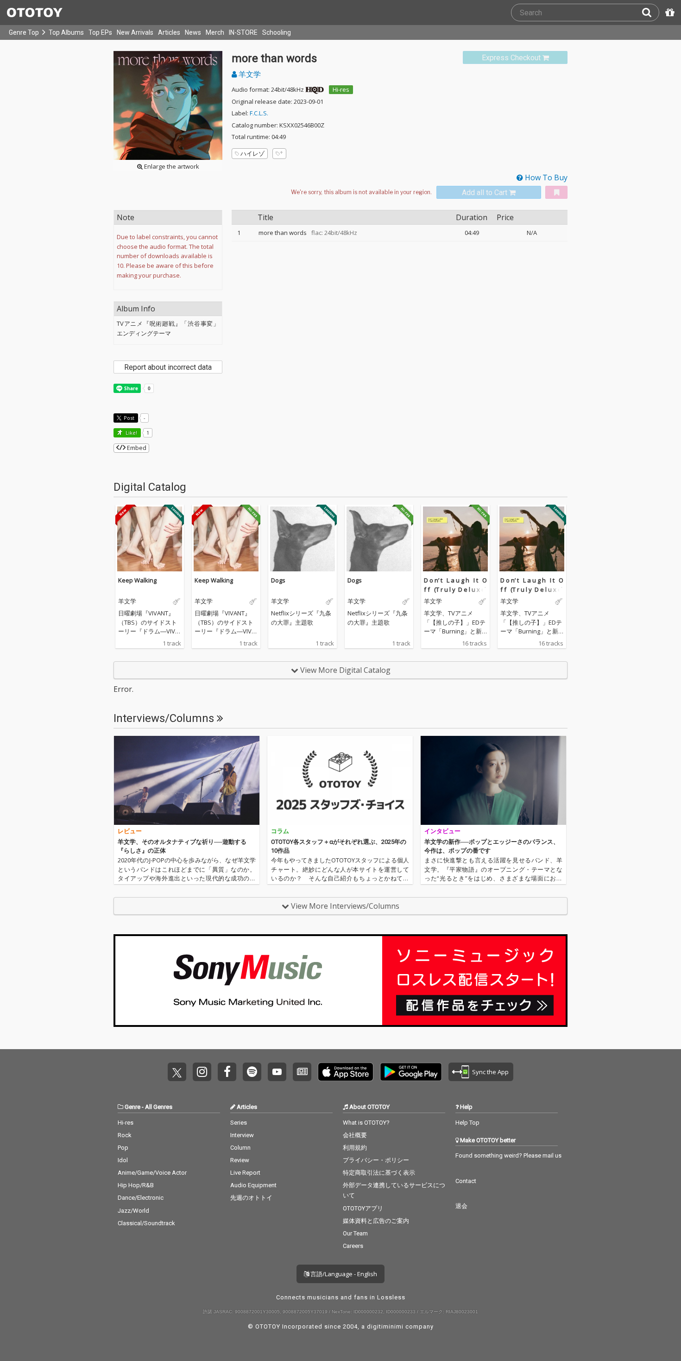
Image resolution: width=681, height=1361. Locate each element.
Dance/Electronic (141, 1197)
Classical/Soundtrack (146, 1223)
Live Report (245, 1172)
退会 (461, 1206)
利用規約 (355, 1147)
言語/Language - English (343, 1274)
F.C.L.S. (259, 113)
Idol (123, 1160)
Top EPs (100, 32)
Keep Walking (137, 580)
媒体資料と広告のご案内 (376, 1220)
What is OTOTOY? (366, 1122)
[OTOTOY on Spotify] (252, 1072)
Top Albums (66, 32)
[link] (515, 57)
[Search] (650, 12)
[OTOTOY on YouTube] (277, 1072)
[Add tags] (279, 153)
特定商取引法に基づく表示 (379, 1172)
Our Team (355, 1233)
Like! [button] (130, 432)
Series (238, 1122)
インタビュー (442, 831)
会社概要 (355, 1135)
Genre (132, 1106)
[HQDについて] (314, 89)
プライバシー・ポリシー (376, 1160)
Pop (123, 1147)
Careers (353, 1245)
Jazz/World (133, 1210)
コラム (280, 831)
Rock (125, 1135)
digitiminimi (385, 1326)
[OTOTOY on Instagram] (202, 1072)
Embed (136, 447)
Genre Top (24, 32)
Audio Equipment (253, 1185)
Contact (465, 1180)
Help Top (467, 1122)
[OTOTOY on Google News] (302, 1072)
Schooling (276, 32)
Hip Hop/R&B (136, 1185)
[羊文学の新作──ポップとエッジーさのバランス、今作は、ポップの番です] (493, 780)
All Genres (158, 1106)
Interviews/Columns (165, 718)
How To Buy (545, 177)
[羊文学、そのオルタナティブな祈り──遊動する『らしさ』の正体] (186, 780)
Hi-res (341, 89)
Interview (242, 1135)
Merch (215, 32)
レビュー (130, 831)
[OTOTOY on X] (177, 1072)
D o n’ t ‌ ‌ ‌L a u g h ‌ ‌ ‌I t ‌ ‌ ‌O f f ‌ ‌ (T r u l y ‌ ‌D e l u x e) (455, 585)
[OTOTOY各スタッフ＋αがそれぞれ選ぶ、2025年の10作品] (340, 780)
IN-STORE (243, 32)
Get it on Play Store (411, 1072)
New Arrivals (135, 32)
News (193, 32)
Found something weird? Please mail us (508, 1155)
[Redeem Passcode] (668, 12)
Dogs (278, 580)
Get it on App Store (345, 1072)
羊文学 (249, 74)
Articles (169, 32)
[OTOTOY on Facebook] (227, 1072)
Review (239, 1160)
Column (240, 1147)
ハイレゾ (252, 153)
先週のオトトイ (251, 1197)
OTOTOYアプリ (363, 1208)
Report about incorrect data (168, 367)
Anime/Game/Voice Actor (152, 1172)
